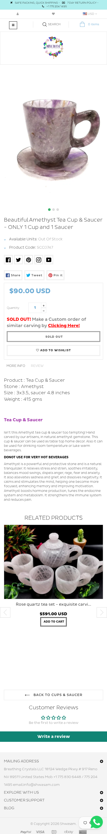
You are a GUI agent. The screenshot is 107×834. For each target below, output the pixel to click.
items (93, 24)
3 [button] (57, 209)
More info (15, 366)
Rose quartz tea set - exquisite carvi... (53, 604)
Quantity (13, 308)
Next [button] (102, 612)
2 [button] (53, 209)
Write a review (53, 736)
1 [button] (49, 209)
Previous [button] (5, 612)
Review (37, 366)
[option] (53, 136)
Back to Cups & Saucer (57, 695)
